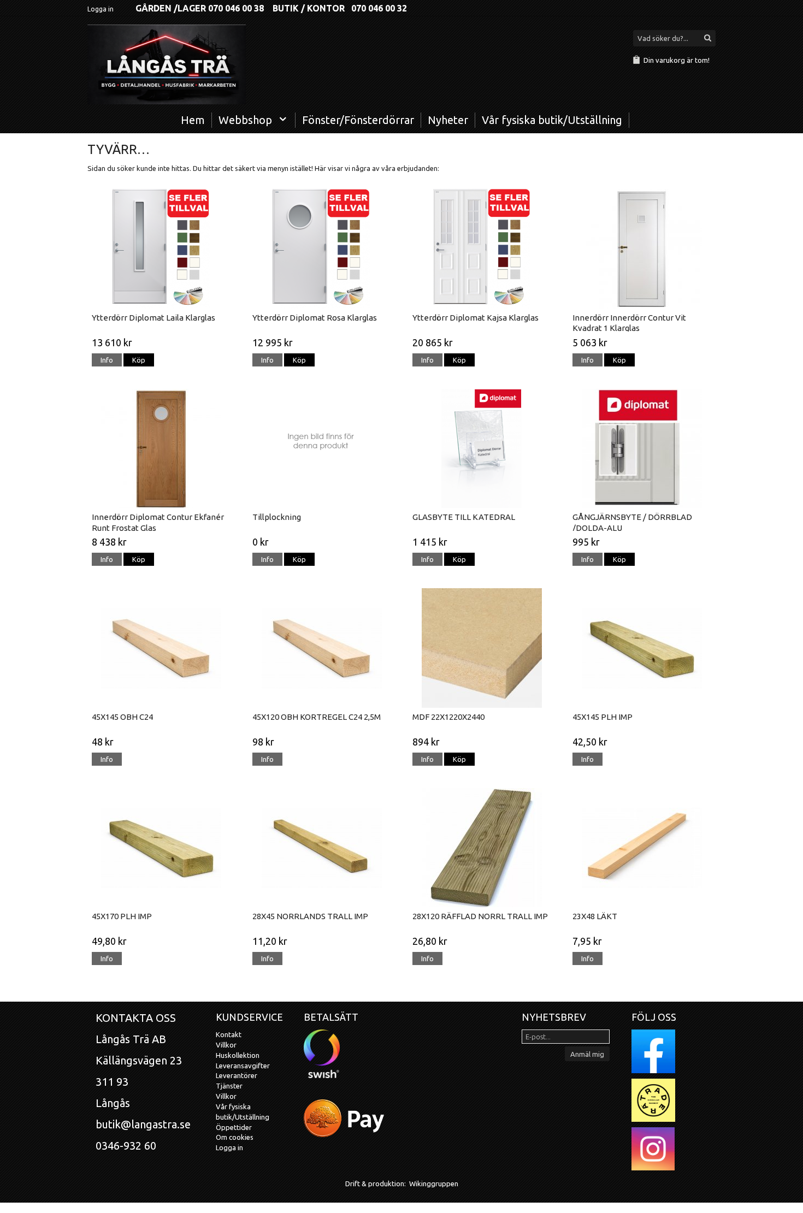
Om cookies (234, 1137)
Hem (193, 120)
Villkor (226, 1045)
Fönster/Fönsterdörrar (358, 120)
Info (107, 360)
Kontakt (228, 1034)
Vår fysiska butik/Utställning (552, 120)
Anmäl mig (587, 1054)
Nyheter (448, 120)
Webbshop (245, 120)
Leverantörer (236, 1075)
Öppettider (234, 1127)
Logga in (100, 9)
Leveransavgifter (243, 1065)
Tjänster (229, 1086)
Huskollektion (237, 1055)
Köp (138, 360)
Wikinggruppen (433, 1183)
